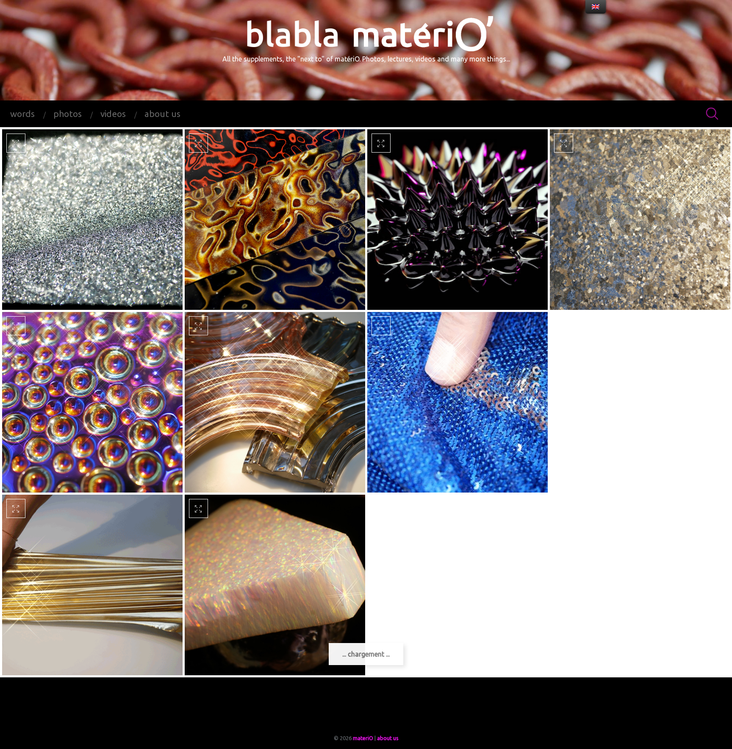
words (22, 114)
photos (67, 114)
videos (113, 114)
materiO (363, 738)
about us (162, 114)
